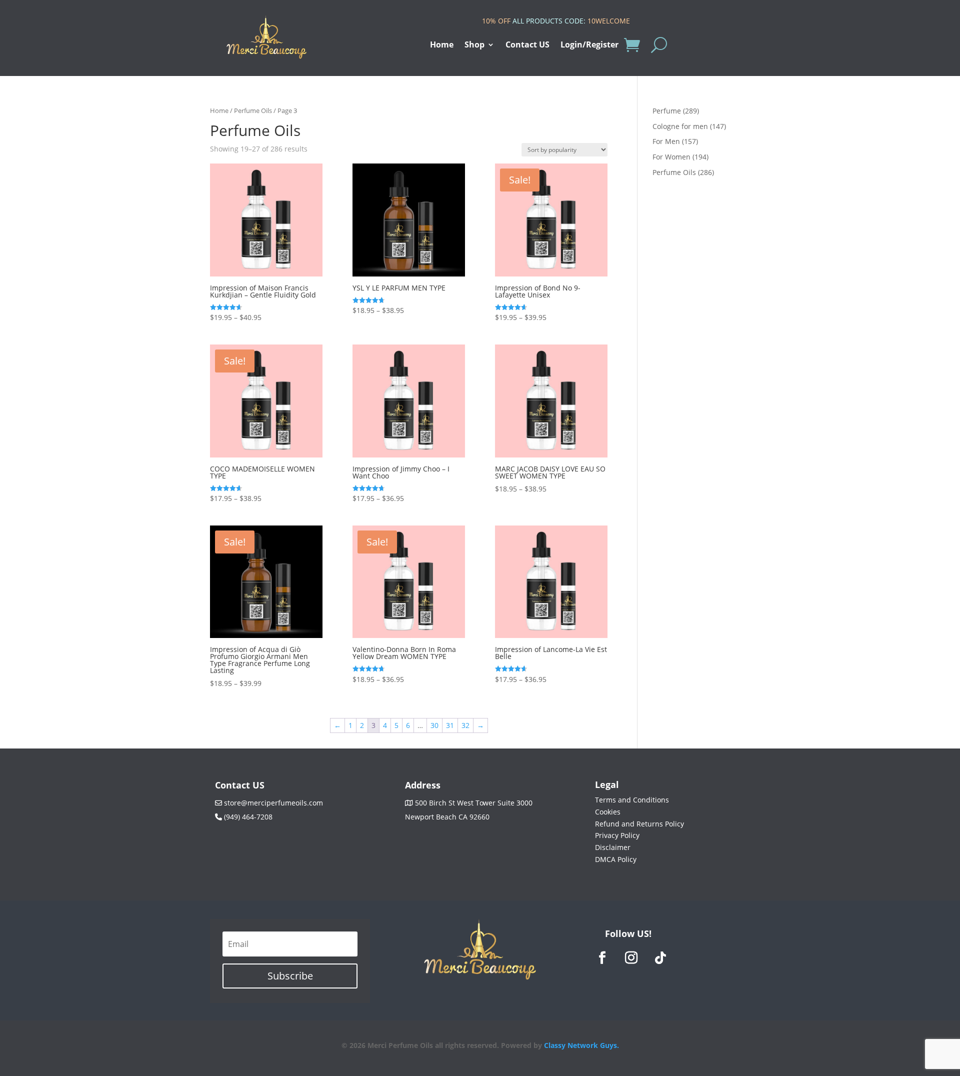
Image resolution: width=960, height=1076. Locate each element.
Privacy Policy (617, 835)
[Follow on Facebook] (602, 958)
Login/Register (589, 45)
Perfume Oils (253, 110)
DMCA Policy (615, 859)
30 (434, 725)
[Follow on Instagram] (631, 958)
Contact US (528, 45)
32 (466, 725)
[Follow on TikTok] (660, 958)
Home (442, 45)
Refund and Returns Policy (639, 823)
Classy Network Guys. (581, 1045)
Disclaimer (612, 847)
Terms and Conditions (632, 799)
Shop (474, 45)
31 (450, 725)
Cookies (607, 811)
